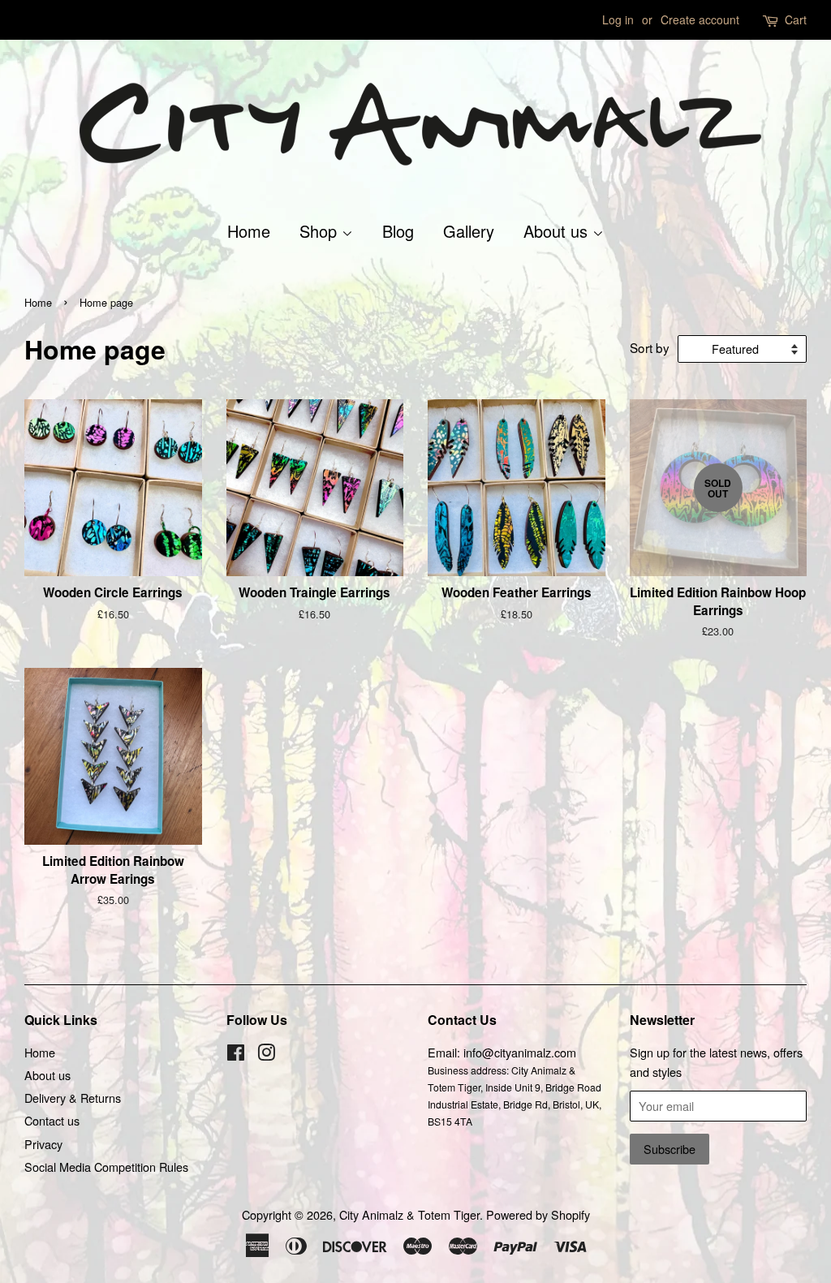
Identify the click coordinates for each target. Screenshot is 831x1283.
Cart (796, 19)
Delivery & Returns (72, 1097)
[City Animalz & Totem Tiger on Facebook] (235, 1054)
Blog (398, 231)
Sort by (650, 347)
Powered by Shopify (538, 1214)
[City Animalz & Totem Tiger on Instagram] (266, 1054)
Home (248, 231)
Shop (320, 231)
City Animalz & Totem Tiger (409, 1214)
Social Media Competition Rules (106, 1166)
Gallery (468, 231)
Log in (618, 19)
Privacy (43, 1143)
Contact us (52, 1120)
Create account (700, 19)
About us (557, 231)
